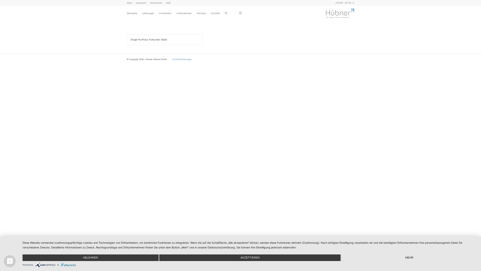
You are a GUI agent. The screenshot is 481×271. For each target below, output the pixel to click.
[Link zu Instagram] (240, 13)
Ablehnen (90, 257)
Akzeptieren (249, 257)
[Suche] (226, 13)
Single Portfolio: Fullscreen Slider (149, 39)
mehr (409, 257)
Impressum (141, 3)
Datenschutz (156, 3)
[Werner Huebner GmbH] (340, 13)
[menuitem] (130, 3)
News (129, 3)
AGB (168, 3)
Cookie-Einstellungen (182, 59)
